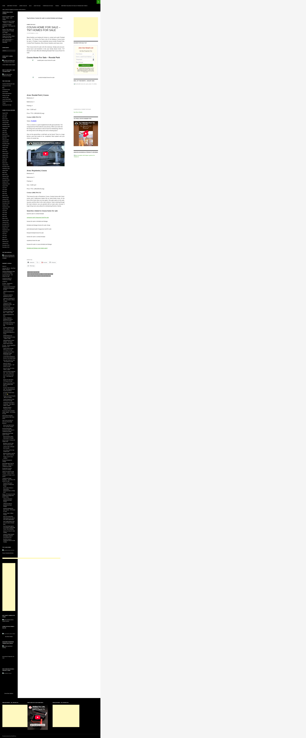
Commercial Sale (6, 89)
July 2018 (4, 210)
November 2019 (5, 180)
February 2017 (5, 241)
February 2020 (5, 176)
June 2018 (4, 212)
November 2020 (5, 166)
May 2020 (4, 172)
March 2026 (5, 118)
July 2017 (4, 233)
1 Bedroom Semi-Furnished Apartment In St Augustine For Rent (9, 288)
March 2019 (5, 195)
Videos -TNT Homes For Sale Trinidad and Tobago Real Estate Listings (8, 496)
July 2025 (4, 130)
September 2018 (6, 206)
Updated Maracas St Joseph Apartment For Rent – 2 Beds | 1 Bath (9, 337)
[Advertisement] (86, 27)
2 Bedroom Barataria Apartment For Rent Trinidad (7, 500)
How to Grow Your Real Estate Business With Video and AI (8, 417)
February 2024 (5, 139)
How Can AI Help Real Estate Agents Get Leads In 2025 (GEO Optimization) (9, 518)
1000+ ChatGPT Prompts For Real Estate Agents (14, 9)
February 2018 (5, 220)
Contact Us (4, 281)
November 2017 (5, 226)
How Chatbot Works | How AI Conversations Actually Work (9, 523)
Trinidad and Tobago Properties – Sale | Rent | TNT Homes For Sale (8, 480)
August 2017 (5, 231)
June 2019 (4, 189)
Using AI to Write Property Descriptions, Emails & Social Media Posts (8, 536)
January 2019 (5, 199)
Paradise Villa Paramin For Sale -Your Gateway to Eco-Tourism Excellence (9, 389)
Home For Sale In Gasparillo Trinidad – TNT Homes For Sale (8, 365)
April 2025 (4, 132)
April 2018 (4, 216)
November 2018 (5, 203)
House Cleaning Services (8, 553)
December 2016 (5, 245)
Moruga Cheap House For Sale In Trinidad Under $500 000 (9, 385)
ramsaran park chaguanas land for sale (38, 217)
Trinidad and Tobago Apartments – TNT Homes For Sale (8, 26)
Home (3, 5)
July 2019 (4, 187)
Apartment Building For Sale (8, 83)
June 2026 (4, 115)
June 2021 (4, 159)
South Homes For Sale (7, 101)
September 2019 (6, 184)
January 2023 (5, 153)
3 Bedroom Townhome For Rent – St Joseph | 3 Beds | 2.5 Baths (9, 300)
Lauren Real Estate (6, 99)
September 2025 (6, 126)
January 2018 (5, 222)
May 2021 (4, 161)
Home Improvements (6, 93)
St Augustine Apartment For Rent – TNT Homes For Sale (9, 324)
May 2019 (4, 191)
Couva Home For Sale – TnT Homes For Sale (43, 29)
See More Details (78, 112)
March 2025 (5, 134)
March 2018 (5, 218)
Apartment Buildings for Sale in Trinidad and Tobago (74, 5)
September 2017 (6, 229)
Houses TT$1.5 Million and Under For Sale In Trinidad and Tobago (8, 31)
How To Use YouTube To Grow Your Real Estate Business (7, 422)
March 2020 (5, 174)
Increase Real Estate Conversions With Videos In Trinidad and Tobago (8, 430)
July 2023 (4, 149)
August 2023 (5, 147)
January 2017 (5, 243)
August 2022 (5, 155)
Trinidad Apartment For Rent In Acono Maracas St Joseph (8, 332)
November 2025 (5, 124)
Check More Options (8, 693)
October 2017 (5, 228)
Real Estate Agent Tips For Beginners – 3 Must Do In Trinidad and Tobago (8, 465)
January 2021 (5, 164)
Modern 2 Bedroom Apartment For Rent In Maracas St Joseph (8, 319)
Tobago (57, 5)
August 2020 (5, 170)
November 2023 (5, 143)
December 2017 (5, 224)
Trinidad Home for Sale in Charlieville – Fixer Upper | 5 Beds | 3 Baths (9, 404)
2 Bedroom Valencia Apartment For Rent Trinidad (7, 505)
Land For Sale (37, 5)
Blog (30, 5)
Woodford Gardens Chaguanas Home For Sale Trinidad (9, 541)
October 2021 (5, 157)
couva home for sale (33, 272)
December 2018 (5, 201)
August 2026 (5, 113)
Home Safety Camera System (8, 64)
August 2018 (5, 208)
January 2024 (5, 141)
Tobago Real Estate (6, 34)
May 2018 (4, 214)
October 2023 (5, 145)
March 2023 (5, 151)
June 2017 (4, 235)
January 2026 (5, 122)
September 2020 (6, 168)
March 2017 (5, 239)
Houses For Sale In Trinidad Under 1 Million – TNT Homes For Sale (8, 412)
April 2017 (4, 237)
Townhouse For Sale (48, 5)
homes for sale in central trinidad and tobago (40, 274)
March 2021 (5, 162)
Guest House (5, 91)
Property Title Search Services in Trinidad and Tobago (8, 485)
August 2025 (5, 128)
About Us (4, 266)
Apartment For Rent (12, 5)
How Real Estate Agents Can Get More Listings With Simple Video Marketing (9, 528)
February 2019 (5, 197)
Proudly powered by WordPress (9, 736)
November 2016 (5, 247)
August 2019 (5, 185)
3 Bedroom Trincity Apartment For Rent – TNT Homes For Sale (9, 305)
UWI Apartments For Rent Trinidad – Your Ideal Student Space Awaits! (8, 342)
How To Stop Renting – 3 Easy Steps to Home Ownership (7, 41)
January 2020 (5, 178)
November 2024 (5, 136)
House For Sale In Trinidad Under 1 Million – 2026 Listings (8, 18)
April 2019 (4, 193)
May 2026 (4, 117)
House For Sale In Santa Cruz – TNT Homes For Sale (8, 376)
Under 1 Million (23, 5)
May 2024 (4, 138)
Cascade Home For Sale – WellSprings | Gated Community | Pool (9, 353)
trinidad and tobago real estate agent (37, 248)
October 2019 (5, 182)
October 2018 (5, 205)
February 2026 (5, 120)
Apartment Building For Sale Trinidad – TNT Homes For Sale (9, 510)
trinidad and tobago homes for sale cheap (39, 275)
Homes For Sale (31, 24)
